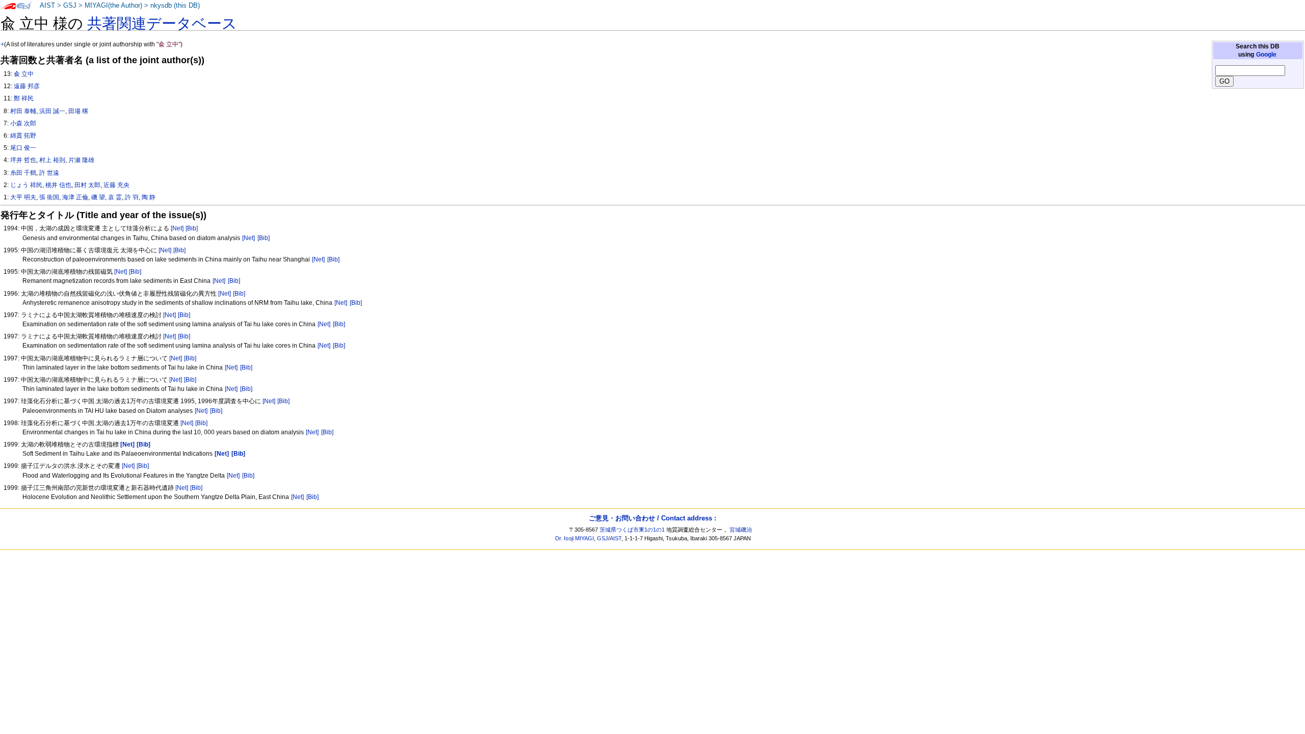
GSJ (69, 5)
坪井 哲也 (23, 160)
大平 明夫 (23, 197)
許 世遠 (49, 172)
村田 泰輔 (23, 111)
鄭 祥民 (24, 98)
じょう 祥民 (26, 185)
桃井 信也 (58, 185)
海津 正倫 (75, 197)
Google (1266, 54)
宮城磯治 (740, 530)
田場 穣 (78, 111)
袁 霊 (115, 197)
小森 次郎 (23, 123)
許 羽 (132, 197)
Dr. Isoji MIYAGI (574, 538)
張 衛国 (49, 197)
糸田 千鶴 (23, 172)
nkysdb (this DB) (175, 5)
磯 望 (98, 197)
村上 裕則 (52, 160)
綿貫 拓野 (23, 135)
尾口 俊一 (23, 147)
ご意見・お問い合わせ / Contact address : (652, 518)
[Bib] (192, 228)
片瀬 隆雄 (81, 160)
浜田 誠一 (52, 111)
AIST (47, 5)
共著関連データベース (162, 23)
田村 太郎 (87, 185)
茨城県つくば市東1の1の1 (632, 530)
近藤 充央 (116, 185)
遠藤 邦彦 (27, 86)
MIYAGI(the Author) (113, 5)
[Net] (177, 228)
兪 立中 (24, 73)
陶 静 (148, 197)
